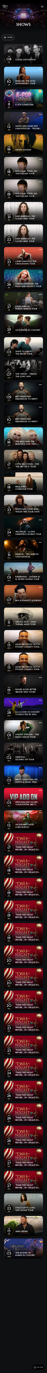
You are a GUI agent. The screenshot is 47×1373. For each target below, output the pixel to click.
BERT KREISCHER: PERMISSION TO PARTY (26, 397)
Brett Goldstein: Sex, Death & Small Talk (26, 780)
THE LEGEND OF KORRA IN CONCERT (25, 1254)
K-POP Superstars (24, 104)
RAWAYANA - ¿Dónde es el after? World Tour (27, 578)
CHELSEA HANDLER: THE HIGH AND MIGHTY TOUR (28, 285)
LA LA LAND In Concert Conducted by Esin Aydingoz (27, 713)
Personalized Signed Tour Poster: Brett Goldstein (26, 803)
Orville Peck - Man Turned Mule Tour (25, 623)
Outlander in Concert (27, 330)
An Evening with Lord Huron (24, 825)
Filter (9, 37)
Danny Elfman (23, 150)
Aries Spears (21, 1231)
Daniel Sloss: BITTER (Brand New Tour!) (25, 690)
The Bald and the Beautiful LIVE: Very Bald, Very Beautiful (26, 442)
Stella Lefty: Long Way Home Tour (25, 1208)
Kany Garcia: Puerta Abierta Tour (26, 307)
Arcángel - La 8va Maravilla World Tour (28, 532)
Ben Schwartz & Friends (28, 600)
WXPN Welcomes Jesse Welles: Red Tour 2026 (27, 510)
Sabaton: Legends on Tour (24, 758)
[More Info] (40, 46)
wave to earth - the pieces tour (24, 352)
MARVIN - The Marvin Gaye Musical (27, 555)
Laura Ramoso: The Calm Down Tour (26, 262)
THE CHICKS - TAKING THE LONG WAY (26, 375)
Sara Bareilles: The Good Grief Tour (25, 217)
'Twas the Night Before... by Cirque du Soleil (27, 848)
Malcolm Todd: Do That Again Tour (26, 172)
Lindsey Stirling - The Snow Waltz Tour (27, 735)
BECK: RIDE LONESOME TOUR (24, 487)
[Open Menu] (42, 6)
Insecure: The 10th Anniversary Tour (25, 82)
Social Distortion (25, 59)
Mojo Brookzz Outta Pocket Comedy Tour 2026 (27, 645)
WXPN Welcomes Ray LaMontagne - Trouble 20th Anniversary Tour (28, 127)
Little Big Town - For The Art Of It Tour (27, 465)
